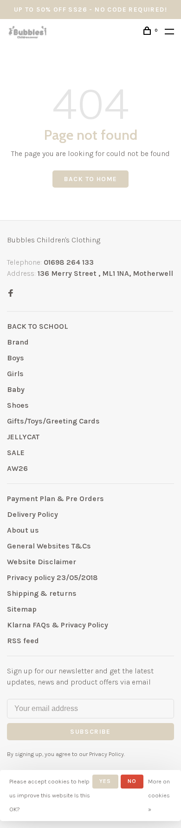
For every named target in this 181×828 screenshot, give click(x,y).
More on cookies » (159, 795)
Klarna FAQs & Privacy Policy (57, 624)
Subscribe (90, 732)
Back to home (90, 179)
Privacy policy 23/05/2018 (52, 577)
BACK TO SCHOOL (37, 326)
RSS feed (23, 640)
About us (23, 530)
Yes (105, 781)
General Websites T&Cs (49, 545)
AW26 (17, 468)
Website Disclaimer (41, 561)
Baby (16, 389)
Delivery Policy (32, 514)
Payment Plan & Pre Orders (55, 498)
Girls (15, 373)
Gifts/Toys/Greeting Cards (53, 421)
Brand (18, 342)
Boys (15, 357)
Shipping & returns (42, 593)
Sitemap (22, 609)
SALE (16, 452)
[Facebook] (10, 293)
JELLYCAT (23, 436)
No (132, 781)
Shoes (18, 405)
